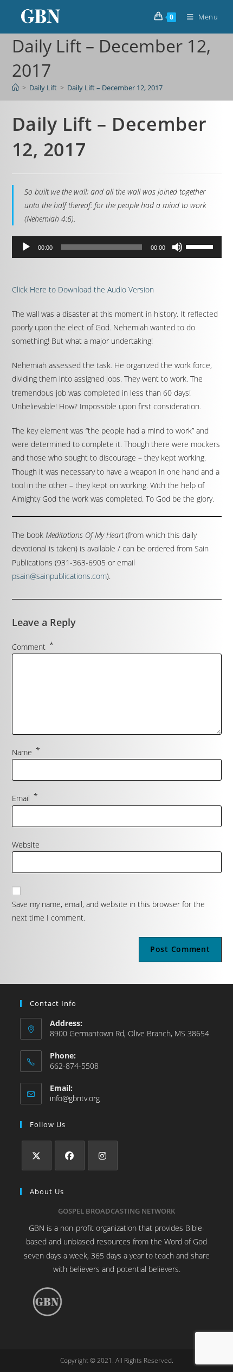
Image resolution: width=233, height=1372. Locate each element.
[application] (117, 247)
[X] (36, 1155)
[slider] (201, 246)
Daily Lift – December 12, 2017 (115, 87)
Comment (33, 647)
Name (26, 752)
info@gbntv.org (75, 1098)
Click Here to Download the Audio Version (83, 289)
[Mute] (177, 247)
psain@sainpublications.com (59, 576)
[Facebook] (70, 1155)
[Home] (15, 87)
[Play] (26, 247)
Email (25, 798)
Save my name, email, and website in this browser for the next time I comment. (108, 911)
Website (26, 845)
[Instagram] (103, 1155)
